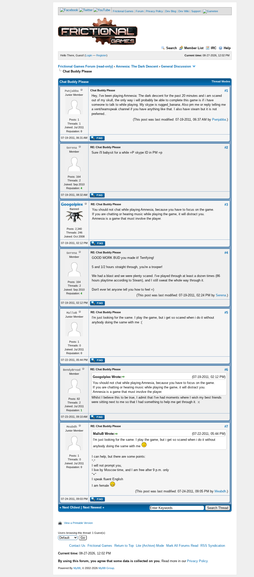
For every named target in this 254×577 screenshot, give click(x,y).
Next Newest (92, 507)
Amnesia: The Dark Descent (137, 66)
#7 (226, 426)
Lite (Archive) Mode (150, 545)
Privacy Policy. (198, 561)
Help (227, 48)
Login (89, 55)
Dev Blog (170, 11)
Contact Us (77, 545)
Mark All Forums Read (182, 545)
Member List (193, 48)
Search (171, 48)
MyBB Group (106, 568)
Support (196, 11)
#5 (226, 312)
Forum (140, 11)
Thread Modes (221, 81)
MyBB (77, 568)
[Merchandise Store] (210, 11)
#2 (226, 147)
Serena (221, 295)
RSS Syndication (212, 545)
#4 (226, 253)
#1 (226, 91)
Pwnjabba (219, 119)
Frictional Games (123, 11)
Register (101, 55)
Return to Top (124, 545)
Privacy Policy (154, 11)
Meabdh (220, 491)
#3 (226, 204)
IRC (213, 48)
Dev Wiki (183, 11)
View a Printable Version (78, 522)
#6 (226, 370)
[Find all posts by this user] (97, 139)
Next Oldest (71, 507)
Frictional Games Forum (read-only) (85, 66)
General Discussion (176, 66)
